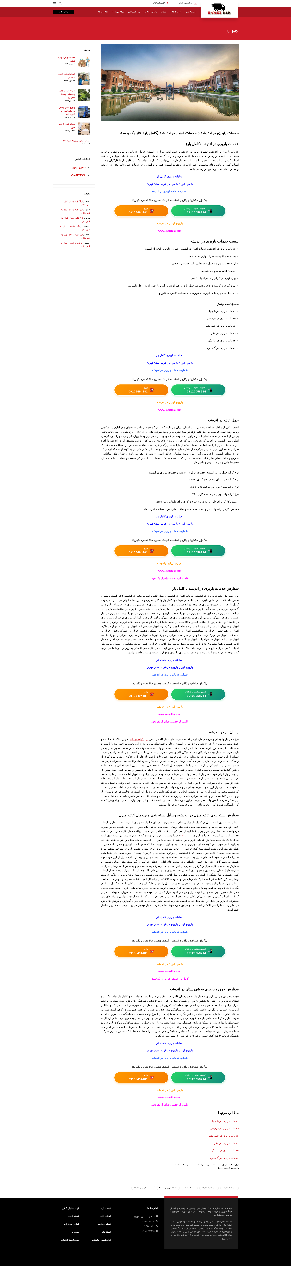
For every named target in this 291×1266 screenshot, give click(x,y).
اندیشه (185, 835)
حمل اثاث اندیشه (229, 1187)
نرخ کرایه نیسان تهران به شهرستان (75, 202)
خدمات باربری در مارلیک (225, 1150)
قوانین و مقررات (71, 1224)
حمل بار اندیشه (189, 1187)
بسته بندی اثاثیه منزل (67, 125)
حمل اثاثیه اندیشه (209, 1187)
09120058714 (159, 3)
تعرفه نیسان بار (104, 1224)
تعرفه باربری (73, 1216)
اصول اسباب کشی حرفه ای (67, 75)
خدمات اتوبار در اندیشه (168, 1187)
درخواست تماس (185, 3)
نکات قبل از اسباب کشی (66, 59)
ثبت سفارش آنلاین (70, 1208)
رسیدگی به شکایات (70, 1240)
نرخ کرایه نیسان (139, 739)
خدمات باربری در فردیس (224, 1128)
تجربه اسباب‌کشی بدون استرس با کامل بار (67, 94)
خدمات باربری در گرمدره (224, 1157)
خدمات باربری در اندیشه (143, 1187)
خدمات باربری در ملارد (226, 1143)
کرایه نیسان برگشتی (101, 1240)
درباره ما (75, 1232)
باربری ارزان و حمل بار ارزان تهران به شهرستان (67, 111)
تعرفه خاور (106, 1232)
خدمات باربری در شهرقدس (223, 1135)
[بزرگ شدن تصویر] (170, 82)
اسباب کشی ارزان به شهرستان (76, 141)
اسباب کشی (105, 1216)
